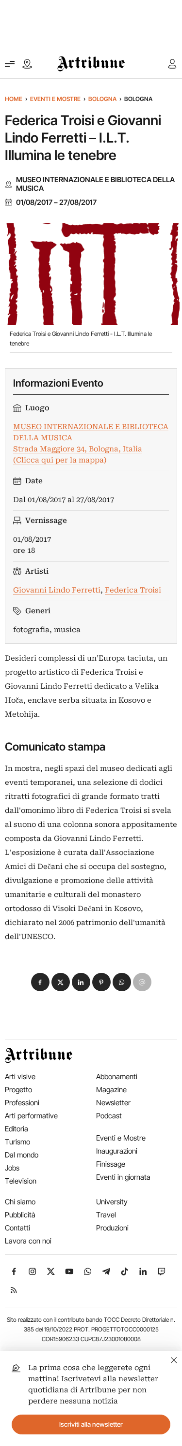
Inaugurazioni (116, 1151)
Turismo (17, 1141)
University (112, 1201)
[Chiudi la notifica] (174, 1359)
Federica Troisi (133, 590)
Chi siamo (20, 1201)
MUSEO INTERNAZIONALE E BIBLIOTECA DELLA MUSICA (95, 184)
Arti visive (20, 1076)
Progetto (18, 1089)
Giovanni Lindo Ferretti (56, 590)
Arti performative (31, 1115)
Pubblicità (20, 1214)
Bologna (102, 98)
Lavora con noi (28, 1240)
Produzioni (112, 1227)
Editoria (16, 1128)
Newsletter (113, 1102)
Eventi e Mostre (55, 98)
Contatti (17, 1227)
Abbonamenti (116, 1076)
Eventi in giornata (123, 1177)
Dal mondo (21, 1154)
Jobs (12, 1167)
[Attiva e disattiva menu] (10, 63)
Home (13, 98)
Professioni (22, 1102)
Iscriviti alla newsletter (91, 1424)
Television (20, 1181)
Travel (106, 1214)
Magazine (111, 1089)
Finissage (110, 1164)
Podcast (109, 1115)
